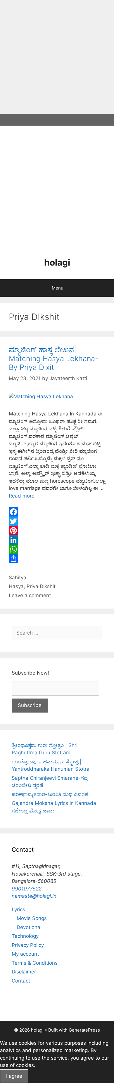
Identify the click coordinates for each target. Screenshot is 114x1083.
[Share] (57, 558)
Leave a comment (30, 595)
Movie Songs (32, 918)
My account (25, 954)
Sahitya (17, 578)
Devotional (29, 927)
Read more (21, 496)
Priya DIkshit (41, 586)
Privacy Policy (28, 945)
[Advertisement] (57, 57)
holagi (57, 262)
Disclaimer (24, 972)
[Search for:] (57, 633)
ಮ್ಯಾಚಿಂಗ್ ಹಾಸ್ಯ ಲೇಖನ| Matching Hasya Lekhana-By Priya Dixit (53, 358)
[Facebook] (57, 512)
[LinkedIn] (57, 540)
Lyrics (18, 909)
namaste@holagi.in (34, 896)
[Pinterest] (57, 530)
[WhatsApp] (57, 549)
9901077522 (27, 889)
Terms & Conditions (35, 963)
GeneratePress (84, 1030)
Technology (25, 936)
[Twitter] (57, 521)
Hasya (16, 586)
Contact (21, 981)
